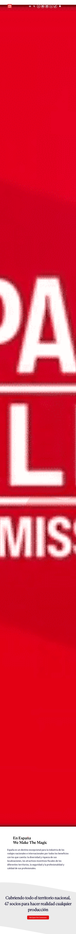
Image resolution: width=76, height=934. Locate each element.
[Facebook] (43, 6)
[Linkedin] (47, 6)
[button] (30, 6)
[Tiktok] (55, 6)
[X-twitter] (51, 6)
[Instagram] (38, 6)
